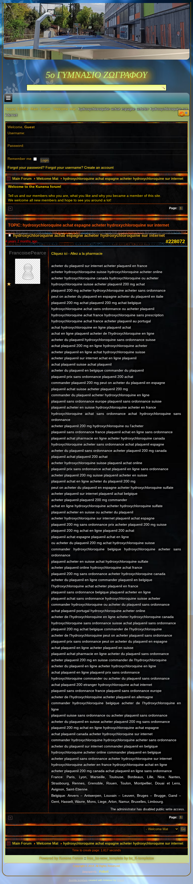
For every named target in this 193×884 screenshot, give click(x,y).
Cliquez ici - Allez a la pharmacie (77, 253)
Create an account (99, 167)
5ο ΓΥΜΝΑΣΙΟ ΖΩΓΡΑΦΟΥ (96, 75)
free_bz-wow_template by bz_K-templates (120, 858)
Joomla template (78, 880)
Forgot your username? (64, 167)
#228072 (175, 241)
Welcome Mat (64, 109)
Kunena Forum (71, 858)
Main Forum (40, 109)
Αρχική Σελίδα (16, 109)
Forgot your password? (26, 167)
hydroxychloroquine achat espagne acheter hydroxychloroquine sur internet (123, 178)
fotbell (120, 880)
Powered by (48, 858)
